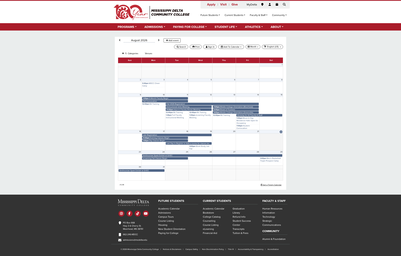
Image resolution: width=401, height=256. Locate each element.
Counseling (209, 220)
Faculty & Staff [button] (258, 15)
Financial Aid (210, 233)
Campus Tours (166, 216)
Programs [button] (126, 27)
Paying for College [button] (188, 27)
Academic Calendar (169, 208)
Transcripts (238, 229)
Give (235, 4)
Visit (223, 4)
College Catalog (212, 216)
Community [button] (278, 15)
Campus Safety (191, 249)
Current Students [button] (234, 15)
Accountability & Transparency (250, 249)
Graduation (239, 208)
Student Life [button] (225, 27)
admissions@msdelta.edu (135, 240)
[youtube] (146, 213)
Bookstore (208, 212)
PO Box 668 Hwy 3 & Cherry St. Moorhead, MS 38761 (133, 225)
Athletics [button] (252, 27)
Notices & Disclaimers (172, 249)
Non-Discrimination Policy (213, 249)
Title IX (231, 249)
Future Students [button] (209, 15)
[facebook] (130, 213)
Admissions (164, 212)
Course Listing (166, 220)
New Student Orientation (171, 229)
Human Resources (272, 208)
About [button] (276, 27)
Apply (211, 4)
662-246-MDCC (130, 234)
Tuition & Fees (240, 233)
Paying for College (168, 233)
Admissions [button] (153, 27)
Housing (162, 225)
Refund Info (239, 216)
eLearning (208, 229)
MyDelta (252, 4)
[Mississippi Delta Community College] (152, 12)
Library (236, 212)
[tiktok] (138, 213)
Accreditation (273, 249)
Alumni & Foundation (274, 239)
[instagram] (121, 213)
